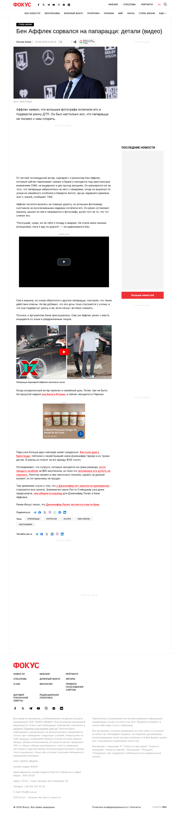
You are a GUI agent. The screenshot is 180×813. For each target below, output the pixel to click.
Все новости (32, 13)
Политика (93, 13)
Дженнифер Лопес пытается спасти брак (72, 504)
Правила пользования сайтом (74, 686)
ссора (68, 519)
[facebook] (15, 708)
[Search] (165, 4)
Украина (109, 13)
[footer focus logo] (26, 665)
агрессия (52, 519)
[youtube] (38, 708)
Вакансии (46, 683)
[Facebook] (38, 5)
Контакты (135, 807)
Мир (120, 13)
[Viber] (58, 5)
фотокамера (26, 524)
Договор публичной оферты (20, 697)
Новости (19, 673)
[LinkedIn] (68, 5)
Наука (131, 13)
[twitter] (23, 708)
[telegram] (30, 708)
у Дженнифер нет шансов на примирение (82, 485)
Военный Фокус (73, 13)
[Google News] (63, 5)
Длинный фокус (50, 678)
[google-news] (54, 708)
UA (159, 4)
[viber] (46, 708)
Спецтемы (129, 4)
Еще (161, 13)
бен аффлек (84, 519)
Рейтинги (147, 4)
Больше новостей (142, 295)
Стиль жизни (147, 13)
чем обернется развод (47, 493)
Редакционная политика (49, 696)
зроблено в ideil (160, 807)
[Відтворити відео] (64, 352)
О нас (16, 683)
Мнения (113, 4)
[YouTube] (53, 5)
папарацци (34, 519)
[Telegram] (48, 5)
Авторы (70, 678)
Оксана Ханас (24, 41)
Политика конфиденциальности (110, 807)
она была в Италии (53, 394)
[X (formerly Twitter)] (43, 5)
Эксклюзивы (52, 13)
